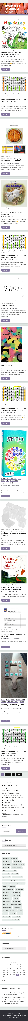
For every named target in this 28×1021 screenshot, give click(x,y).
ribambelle (4, 812)
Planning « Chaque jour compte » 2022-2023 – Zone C (13, 752)
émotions (20, 814)
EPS (12, 790)
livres (19, 797)
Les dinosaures (6, 365)
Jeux (7, 480)
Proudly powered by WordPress (11, 1015)
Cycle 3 (19, 93)
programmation (8, 810)
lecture (11, 797)
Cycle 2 (14, 93)
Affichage (3, 93)
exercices (4, 793)
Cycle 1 (7, 50)
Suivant (19, 774)
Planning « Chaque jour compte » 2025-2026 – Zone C (13, 100)
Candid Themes (16, 1017)
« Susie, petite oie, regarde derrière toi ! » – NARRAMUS (11, 588)
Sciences (22, 701)
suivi (18, 812)
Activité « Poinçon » (8, 306)
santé (8, 812)
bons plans (7, 785)
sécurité (22, 812)
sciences (12, 812)
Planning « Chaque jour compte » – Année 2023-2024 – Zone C (13, 409)
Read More (5, 69)
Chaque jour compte (7, 788)
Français (11, 793)
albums (8, 783)
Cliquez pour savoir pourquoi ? (14, 936)
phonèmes (17, 807)
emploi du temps (6, 790)
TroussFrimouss (15, 56)
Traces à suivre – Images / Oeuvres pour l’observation (11, 160)
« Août (4, 980)
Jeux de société (7, 483)
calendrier (15, 785)
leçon (16, 797)
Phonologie (19, 629)
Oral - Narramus (5, 210)
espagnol (17, 790)
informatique (13, 795)
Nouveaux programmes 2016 (12, 805)
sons (15, 812)
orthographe (4, 807)
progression (19, 810)
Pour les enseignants (6, 97)
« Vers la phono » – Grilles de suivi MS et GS (13, 635)
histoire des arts (5, 795)
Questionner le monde (12, 701)
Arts (2, 50)
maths (22, 797)
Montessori (6, 803)
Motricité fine (9, 303)
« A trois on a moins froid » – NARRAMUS (11, 213)
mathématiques (9, 800)
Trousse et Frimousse (12, 7)
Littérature (15, 208)
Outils (21, 95)
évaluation (4, 816)
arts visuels (14, 783)
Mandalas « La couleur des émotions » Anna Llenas (11, 53)
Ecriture (15, 788)
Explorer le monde (10, 363)
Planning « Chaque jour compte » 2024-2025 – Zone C (13, 256)
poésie (22, 807)
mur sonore (13, 802)
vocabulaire (15, 814)
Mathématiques (5, 95)
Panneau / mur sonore (17, 529)
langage (5, 797)
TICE (4, 814)
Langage (12, 50)
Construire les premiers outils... (15, 404)
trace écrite (9, 814)
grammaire (17, 793)
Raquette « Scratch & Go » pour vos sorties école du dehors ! (12, 705)
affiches (3, 783)
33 (13, 774)
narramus (19, 803)
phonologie (12, 807)
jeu (17, 795)
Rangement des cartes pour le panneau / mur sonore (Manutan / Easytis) (13, 533)
